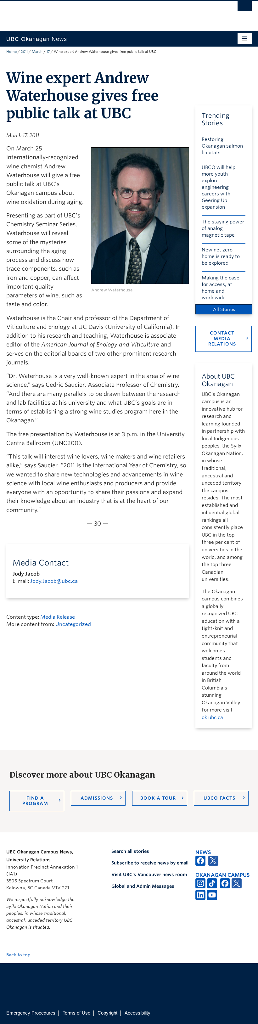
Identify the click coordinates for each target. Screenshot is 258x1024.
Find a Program (35, 801)
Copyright (107, 1013)
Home (11, 51)
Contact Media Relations (222, 338)
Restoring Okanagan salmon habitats (222, 146)
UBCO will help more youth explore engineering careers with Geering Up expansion (218, 187)
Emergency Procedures (30, 1013)
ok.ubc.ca (212, 717)
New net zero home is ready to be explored (221, 256)
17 (48, 51)
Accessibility (137, 1013)
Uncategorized (73, 624)
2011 (24, 51)
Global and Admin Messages (142, 886)
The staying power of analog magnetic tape (223, 228)
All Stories (224, 309)
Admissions (97, 798)
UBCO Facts (219, 798)
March (37, 51)
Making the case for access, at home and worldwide (220, 288)
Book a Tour (158, 798)
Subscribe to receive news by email (149, 862)
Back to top (19, 954)
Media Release (57, 617)
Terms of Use (76, 1013)
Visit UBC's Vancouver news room (149, 874)
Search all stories (130, 851)
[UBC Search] (245, 8)
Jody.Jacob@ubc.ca (54, 581)
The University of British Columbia (110, 13)
